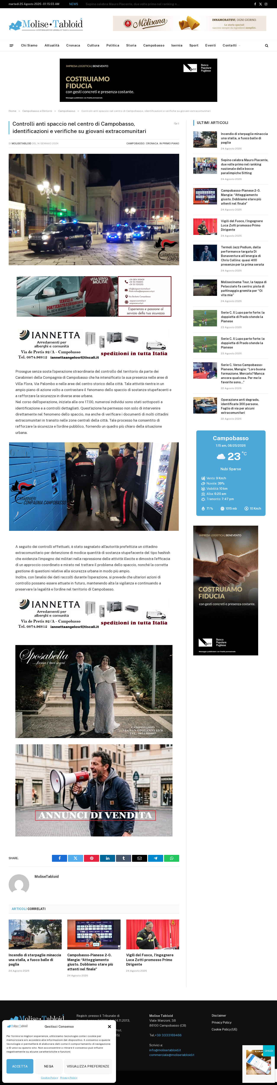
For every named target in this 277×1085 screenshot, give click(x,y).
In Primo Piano (169, 143)
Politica (112, 45)
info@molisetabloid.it (165, 1050)
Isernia (176, 45)
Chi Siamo (29, 45)
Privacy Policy (68, 1077)
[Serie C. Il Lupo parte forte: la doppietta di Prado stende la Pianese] (205, 318)
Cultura (93, 45)
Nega (49, 1066)
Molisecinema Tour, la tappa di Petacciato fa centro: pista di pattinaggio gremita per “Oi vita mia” (244, 288)
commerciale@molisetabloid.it (171, 1055)
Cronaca (73, 45)
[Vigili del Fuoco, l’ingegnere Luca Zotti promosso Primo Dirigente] (152, 934)
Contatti (230, 45)
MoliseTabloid (21, 143)
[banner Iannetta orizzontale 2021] (92, 360)
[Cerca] (266, 45)
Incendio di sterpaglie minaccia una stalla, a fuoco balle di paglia (35, 960)
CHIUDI (269, 1050)
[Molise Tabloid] (52, 24)
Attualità (52, 45)
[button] (109, 1026)
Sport (194, 45)
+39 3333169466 (168, 1035)
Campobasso (153, 45)
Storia (131, 45)
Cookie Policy (49, 1077)
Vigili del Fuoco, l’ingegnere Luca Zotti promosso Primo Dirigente (150, 960)
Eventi (210, 45)
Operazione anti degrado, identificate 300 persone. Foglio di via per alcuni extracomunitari (240, 406)
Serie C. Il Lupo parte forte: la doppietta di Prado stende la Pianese (243, 317)
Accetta (20, 1066)
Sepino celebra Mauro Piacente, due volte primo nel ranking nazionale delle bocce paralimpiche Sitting (244, 166)
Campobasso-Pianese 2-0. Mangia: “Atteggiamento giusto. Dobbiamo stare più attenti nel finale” (134, 4)
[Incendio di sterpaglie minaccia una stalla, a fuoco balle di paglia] (35, 934)
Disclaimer (219, 1015)
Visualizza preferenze (88, 1066)
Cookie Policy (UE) (224, 1029)
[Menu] (11, 45)
